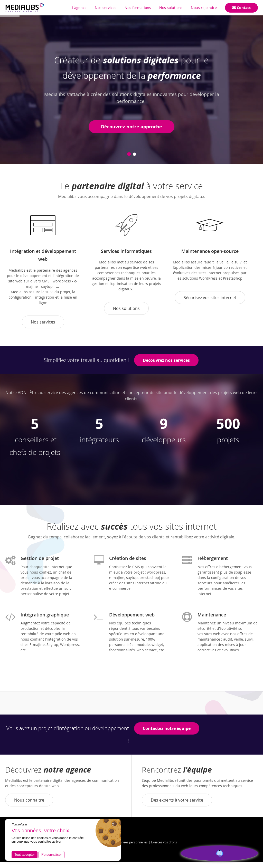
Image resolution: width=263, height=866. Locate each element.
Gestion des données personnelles (123, 842)
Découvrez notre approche (131, 126)
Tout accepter (24, 855)
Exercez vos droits (164, 842)
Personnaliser (51, 855)
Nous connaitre (29, 800)
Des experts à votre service (177, 800)
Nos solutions (126, 308)
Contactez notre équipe (167, 728)
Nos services (43, 322)
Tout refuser (19, 824)
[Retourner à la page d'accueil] (24, 7)
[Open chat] (219, 853)
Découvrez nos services (166, 360)
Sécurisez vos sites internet (210, 297)
